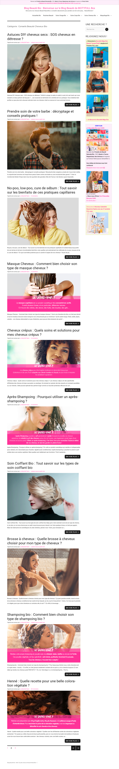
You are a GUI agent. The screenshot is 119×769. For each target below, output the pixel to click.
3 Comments (34, 196)
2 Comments (34, 271)
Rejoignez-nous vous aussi (96, 168)
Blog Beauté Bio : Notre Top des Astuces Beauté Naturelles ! (22, 762)
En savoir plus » (91, 200)
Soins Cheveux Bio (90, 15)
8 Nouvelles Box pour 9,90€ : (96, 128)
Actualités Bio (36, 15)
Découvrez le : (98, 209)
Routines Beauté (48, 15)
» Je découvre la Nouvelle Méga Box (98, 119)
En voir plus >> (72, 105)
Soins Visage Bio (61, 15)
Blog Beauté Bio (32, 8)
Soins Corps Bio (75, 15)
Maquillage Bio (105, 15)
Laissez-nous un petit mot (38, 42)
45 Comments (34, 689)
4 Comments (34, 338)
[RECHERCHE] (106, 29)
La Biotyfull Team (24, 42)
